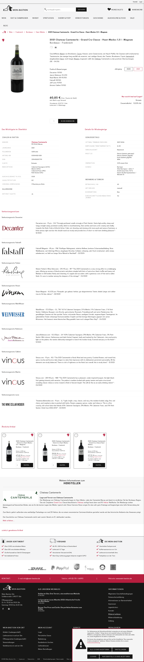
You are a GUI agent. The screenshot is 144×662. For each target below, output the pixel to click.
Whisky (35, 18)
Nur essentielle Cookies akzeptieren (116, 656)
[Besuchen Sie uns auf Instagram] (8, 608)
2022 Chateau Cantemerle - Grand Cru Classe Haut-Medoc (96, 442)
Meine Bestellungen (45, 649)
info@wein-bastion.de (31, 578)
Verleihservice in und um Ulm (13, 646)
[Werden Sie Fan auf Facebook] (3, 608)
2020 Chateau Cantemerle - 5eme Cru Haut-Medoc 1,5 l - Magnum (24, 442)
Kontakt (135, 2)
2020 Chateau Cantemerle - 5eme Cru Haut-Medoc (60, 442)
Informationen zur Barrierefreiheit (120, 601)
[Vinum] (113, 567)
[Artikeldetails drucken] (56, 47)
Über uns (69, 659)
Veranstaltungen (8, 642)
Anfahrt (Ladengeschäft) (12, 632)
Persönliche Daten (44, 636)
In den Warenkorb (67, 121)
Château (80, 502)
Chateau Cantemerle (39, 142)
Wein (4, 18)
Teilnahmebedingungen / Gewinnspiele (53, 659)
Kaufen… (27, 465)
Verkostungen (82, 18)
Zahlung (111, 621)
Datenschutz (31, 659)
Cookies (93, 656)
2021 (138, 69)
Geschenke (98, 18)
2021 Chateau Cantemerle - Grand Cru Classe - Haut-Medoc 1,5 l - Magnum (77, 32)
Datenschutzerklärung (116, 597)
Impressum (112, 604)
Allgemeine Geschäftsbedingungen (120, 594)
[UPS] (77, 566)
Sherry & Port (64, 18)
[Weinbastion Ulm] (22, 8)
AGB (38, 659)
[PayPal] (60, 568)
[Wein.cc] (89, 568)
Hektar (105, 502)
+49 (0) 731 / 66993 (75, 578)
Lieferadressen (43, 646)
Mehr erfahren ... (8, 521)
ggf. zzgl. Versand (25, 457)
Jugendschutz (113, 607)
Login (140, 2)
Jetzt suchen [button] (81, 9)
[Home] (3, 32)
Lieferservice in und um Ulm (12, 636)
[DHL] (37, 568)
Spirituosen (48, 18)
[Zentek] (102, 567)
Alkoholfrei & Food (117, 18)
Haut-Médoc (40, 32)
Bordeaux (29, 32)
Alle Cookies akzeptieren (99, 649)
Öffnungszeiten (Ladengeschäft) (14, 639)
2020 (129, 69)
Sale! (132, 18)
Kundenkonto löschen (45, 642)
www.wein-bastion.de (124, 578)
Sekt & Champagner (19, 18)
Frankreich (19, 32)
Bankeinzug (42, 639)
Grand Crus (58, 502)
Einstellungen (120, 649)
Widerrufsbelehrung (115, 617)
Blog (5, 26)
